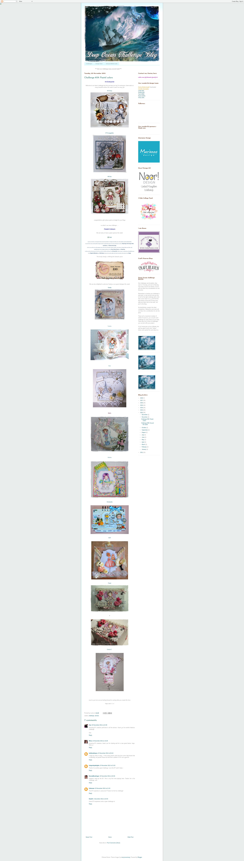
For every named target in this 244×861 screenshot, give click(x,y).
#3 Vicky (109, 90)
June (143, 437)
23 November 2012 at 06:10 (105, 753)
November (145, 417)
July (143, 435)
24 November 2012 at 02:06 (107, 776)
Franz (109, 583)
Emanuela (109, 502)
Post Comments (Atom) (113, 843)
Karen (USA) (141, 96)
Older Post (130, 837)
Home (110, 837)
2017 (141, 400)
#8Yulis (110, 176)
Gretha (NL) (141, 92)
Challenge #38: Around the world (147, 423)
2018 (141, 398)
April (143, 442)
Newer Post (89, 837)
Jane (109, 366)
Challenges (89, 63)
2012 (141, 412)
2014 (141, 407)
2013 (141, 410)
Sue (90, 725)
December (145, 414)
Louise (109, 326)
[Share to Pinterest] (111, 713)
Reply (90, 735)
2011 (141, 452)
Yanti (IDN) (141, 94)
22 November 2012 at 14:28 (100, 741)
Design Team (99, 63)
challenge (91, 715)
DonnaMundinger (94, 776)
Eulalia (110, 457)
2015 (141, 405)
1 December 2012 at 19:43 (100, 799)
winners (97, 715)
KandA (91, 799)
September (145, 430)
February (144, 447)
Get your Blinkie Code (111, 63)
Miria (90, 741)
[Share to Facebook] (109, 713)
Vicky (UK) (141, 97)
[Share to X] (107, 713)
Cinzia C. (109, 649)
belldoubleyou (93, 753)
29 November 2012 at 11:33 (102, 788)
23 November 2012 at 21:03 (107, 765)
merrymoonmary (125, 857)
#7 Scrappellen (110, 133)
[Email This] (104, 713)
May (143, 439)
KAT (109, 537)
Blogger (140, 857)
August (144, 432)
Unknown (91, 788)
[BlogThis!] (106, 713)
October (144, 427)
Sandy (109, 287)
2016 (141, 403)
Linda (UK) (141, 90)
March (144, 444)
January (144, 449)
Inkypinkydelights (94, 765)
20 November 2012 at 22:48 (99, 725)
